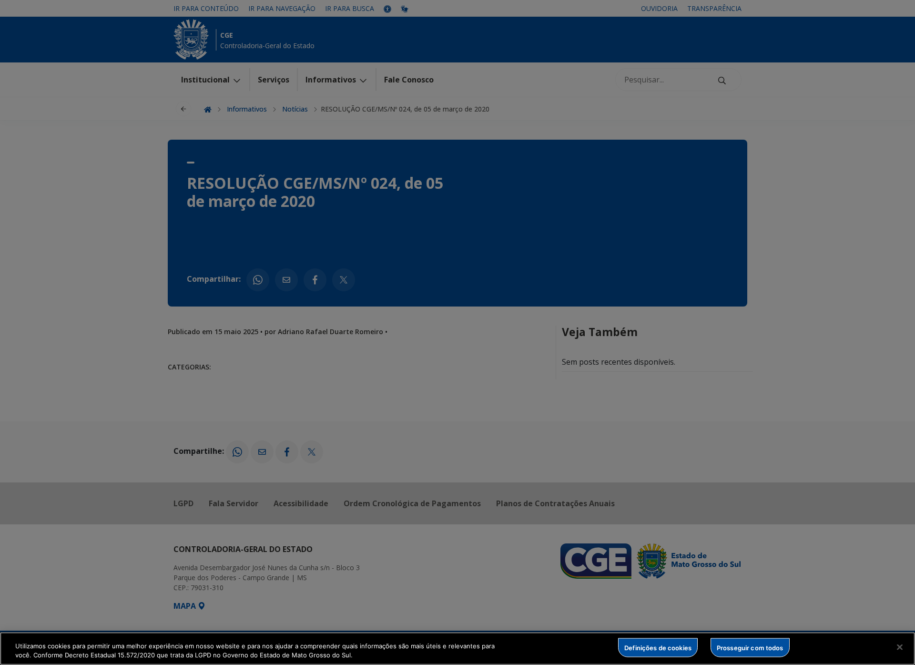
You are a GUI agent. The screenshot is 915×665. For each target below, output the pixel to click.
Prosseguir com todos (750, 647)
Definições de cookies (657, 647)
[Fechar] (899, 647)
